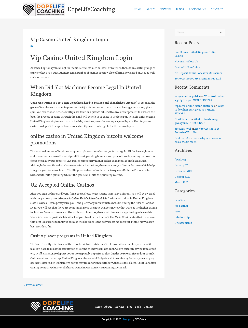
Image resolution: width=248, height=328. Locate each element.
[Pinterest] (196, 306)
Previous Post (33, 285)
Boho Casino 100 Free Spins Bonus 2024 (198, 78)
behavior (180, 200)
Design (127, 319)
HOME (137, 9)
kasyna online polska (187, 96)
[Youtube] (203, 306)
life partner (181, 205)
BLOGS (180, 9)
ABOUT (150, 9)
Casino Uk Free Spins (187, 67)
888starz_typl (183, 128)
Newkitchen (182, 119)
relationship (182, 217)
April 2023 (180, 159)
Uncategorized (183, 222)
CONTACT (217, 9)
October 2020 (182, 176)
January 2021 (182, 165)
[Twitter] (189, 306)
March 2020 (181, 182)
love (177, 211)
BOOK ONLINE (197, 9)
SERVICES (165, 9)
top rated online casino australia (194, 105)
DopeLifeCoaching (91, 9)
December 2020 (183, 171)
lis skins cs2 (181, 138)
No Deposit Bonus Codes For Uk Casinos (198, 73)
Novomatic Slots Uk (186, 61)
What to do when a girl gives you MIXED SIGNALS (199, 109)
